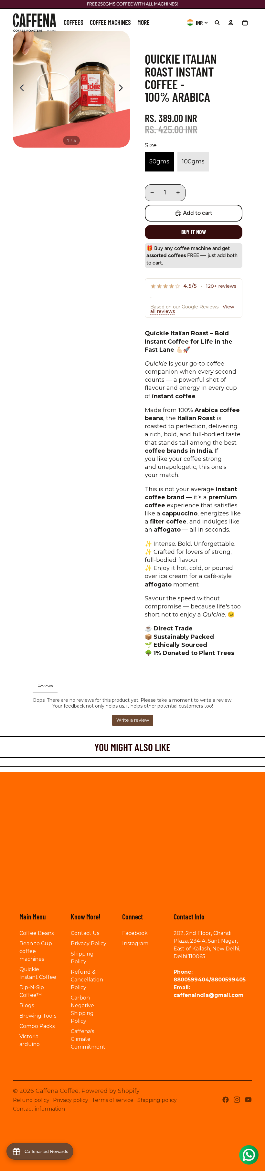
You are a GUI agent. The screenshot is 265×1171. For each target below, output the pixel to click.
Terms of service (112, 1100)
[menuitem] (73, 23)
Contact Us (85, 933)
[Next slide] (122, 89)
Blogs (26, 1005)
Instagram (135, 943)
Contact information (39, 1109)
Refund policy (31, 1100)
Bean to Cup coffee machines (35, 951)
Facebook (135, 933)
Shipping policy (157, 1100)
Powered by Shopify (110, 1090)
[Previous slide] (20, 89)
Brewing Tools (37, 1016)
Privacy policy (70, 1100)
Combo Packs (37, 1026)
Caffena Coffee (57, 1090)
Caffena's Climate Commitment (88, 1039)
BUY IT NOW (193, 231)
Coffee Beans (36, 933)
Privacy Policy (88, 943)
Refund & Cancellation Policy (87, 979)
